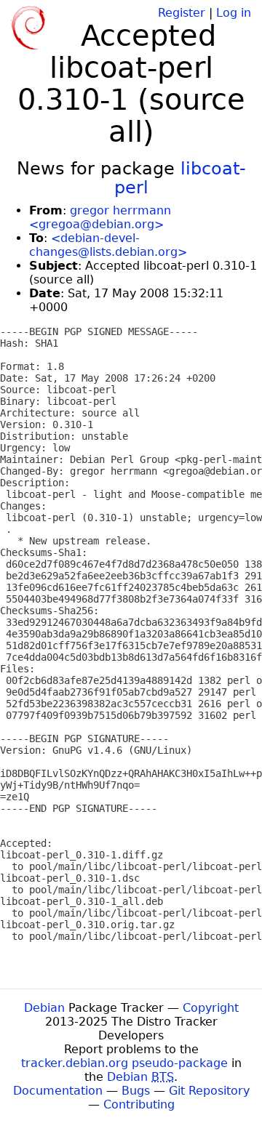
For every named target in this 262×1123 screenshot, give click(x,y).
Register (181, 13)
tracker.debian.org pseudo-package (124, 1063)
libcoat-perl (180, 178)
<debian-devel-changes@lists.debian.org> (108, 245)
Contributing (139, 1104)
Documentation (58, 1091)
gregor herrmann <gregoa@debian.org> (100, 217)
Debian (44, 1008)
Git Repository (209, 1091)
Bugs (136, 1091)
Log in (233, 13)
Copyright (211, 1008)
